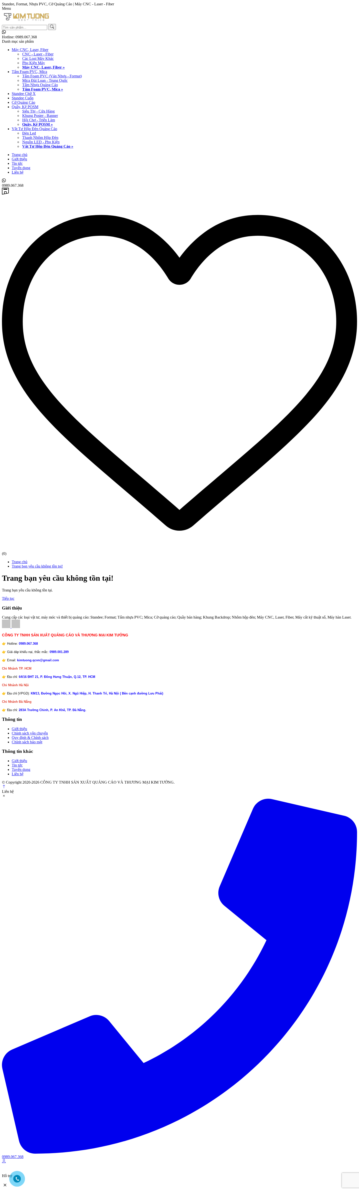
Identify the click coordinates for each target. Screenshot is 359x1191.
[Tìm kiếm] (52, 27)
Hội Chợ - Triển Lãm (38, 120)
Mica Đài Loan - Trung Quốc (45, 80)
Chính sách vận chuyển (30, 733)
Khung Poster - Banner (40, 116)
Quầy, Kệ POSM (25, 107)
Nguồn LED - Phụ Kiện (41, 142)
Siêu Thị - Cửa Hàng (38, 111)
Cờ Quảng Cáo (23, 102)
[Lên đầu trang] (4, 787)
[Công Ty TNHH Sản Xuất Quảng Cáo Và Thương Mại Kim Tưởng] (26, 22)
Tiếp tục (8, 598)
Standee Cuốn (22, 98)
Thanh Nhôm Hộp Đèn (40, 137)
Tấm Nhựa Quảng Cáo (40, 85)
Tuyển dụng (21, 168)
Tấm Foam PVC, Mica (29, 72)
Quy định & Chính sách (30, 737)
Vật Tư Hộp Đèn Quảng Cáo (34, 129)
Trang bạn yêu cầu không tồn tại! (37, 566)
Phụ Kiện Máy (33, 63)
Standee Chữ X (24, 94)
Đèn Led (29, 133)
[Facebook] (6, 627)
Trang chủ (19, 155)
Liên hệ (17, 172)
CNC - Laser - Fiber (37, 54)
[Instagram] (15, 627)
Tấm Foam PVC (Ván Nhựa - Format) (52, 76)
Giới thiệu (19, 159)
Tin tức (17, 163)
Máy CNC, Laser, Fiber (30, 50)
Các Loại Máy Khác (38, 58)
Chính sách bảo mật (27, 742)
